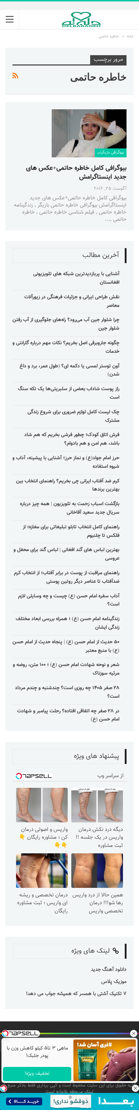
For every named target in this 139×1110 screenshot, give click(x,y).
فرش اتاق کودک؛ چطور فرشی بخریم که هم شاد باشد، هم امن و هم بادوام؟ (71, 439)
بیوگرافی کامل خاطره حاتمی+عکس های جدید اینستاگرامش (76, 172)
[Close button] (135, 1088)
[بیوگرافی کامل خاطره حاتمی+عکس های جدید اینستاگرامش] (89, 133)
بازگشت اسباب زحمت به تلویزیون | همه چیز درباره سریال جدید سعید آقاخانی (69, 508)
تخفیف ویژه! (37, 1074)
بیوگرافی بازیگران (110, 153)
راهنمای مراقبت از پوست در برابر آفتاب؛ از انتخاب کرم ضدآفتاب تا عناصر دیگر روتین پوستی (66, 577)
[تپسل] (3, 1088)
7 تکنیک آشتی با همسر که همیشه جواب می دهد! (76, 994)
